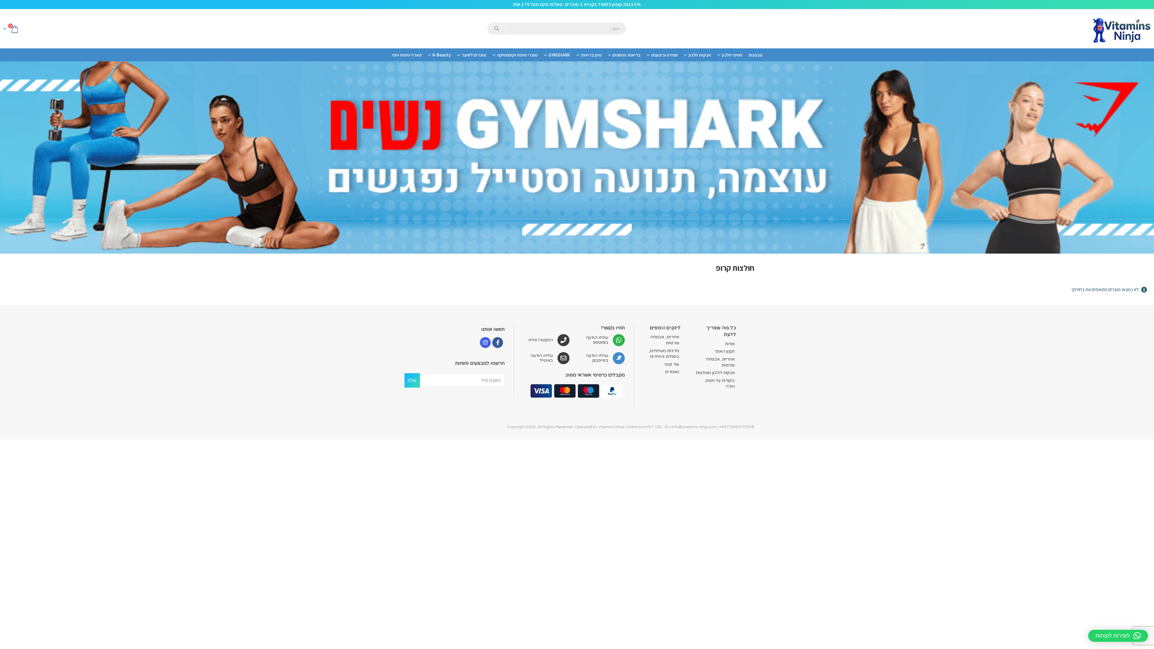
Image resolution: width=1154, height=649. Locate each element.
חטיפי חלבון (732, 55)
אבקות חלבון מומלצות (715, 372)
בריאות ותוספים (626, 55)
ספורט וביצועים (664, 55)
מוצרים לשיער (474, 55)
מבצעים (755, 55)
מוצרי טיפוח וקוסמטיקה (517, 55)
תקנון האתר (724, 351)
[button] (1118, 636)
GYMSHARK (559, 55)
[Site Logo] (1121, 29)
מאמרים (672, 371)
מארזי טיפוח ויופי (407, 55)
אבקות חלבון (699, 55)
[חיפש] (496, 29)
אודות (730, 343)
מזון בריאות (591, 55)
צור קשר (671, 364)
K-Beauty (441, 55)
